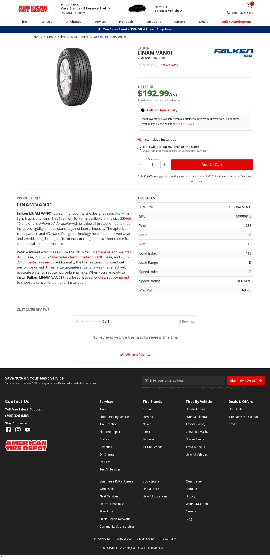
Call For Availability (162, 110)
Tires (23, 22)
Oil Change (73, 22)
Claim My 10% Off (243, 380)
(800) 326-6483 (242, 13)
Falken (62, 37)
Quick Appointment (236, 22)
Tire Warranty (167, 538)
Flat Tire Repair (110, 432)
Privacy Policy (231, 387)
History (190, 496)
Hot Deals (126, 22)
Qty (150, 159)
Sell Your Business (112, 504)
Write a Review (138, 354)
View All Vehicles (197, 454)
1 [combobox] (152, 164)
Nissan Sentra (195, 439)
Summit (148, 417)
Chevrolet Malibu (197, 432)
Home (38, 37)
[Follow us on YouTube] (27, 429)
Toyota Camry (195, 424)
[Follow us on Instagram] (18, 429)
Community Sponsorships (117, 526)
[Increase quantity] (164, 165)
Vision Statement (197, 504)
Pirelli (146, 432)
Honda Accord (195, 409)
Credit (203, 22)
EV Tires (105, 462)
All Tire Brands (152, 447)
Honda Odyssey (37, 262)
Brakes (104, 439)
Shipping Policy (145, 538)
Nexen (147, 424)
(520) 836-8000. (185, 124)
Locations (154, 22)
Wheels (47, 22)
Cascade (148, 409)
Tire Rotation (108, 424)
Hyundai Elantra (196, 417)
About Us (192, 489)
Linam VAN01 (80, 37)
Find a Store (151, 489)
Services (100, 22)
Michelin (148, 439)
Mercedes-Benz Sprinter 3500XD (78, 257)
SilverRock (106, 511)
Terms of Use (123, 538)
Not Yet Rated (169, 65)
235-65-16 (101, 37)
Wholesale (107, 489)
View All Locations (155, 496)
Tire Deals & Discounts (244, 417)
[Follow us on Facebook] (8, 429)
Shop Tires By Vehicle (114, 417)
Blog (189, 519)
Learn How (195, 181)
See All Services (110, 469)
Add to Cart (212, 164)
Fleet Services (109, 496)
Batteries (106, 447)
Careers (179, 22)
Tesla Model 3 (195, 447)
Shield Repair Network (115, 519)
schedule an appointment (109, 277)
